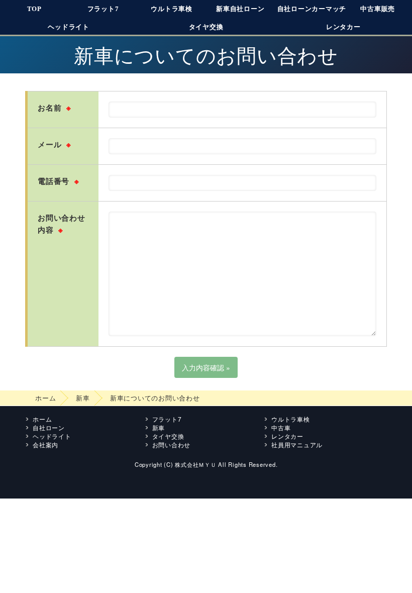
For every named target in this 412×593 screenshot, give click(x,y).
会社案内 (45, 444)
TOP (34, 9)
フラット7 (103, 9)
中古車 (280, 427)
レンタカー (343, 27)
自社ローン (49, 427)
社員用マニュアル (297, 444)
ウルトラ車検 (171, 9)
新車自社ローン (240, 9)
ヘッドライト (68, 27)
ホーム (45, 398)
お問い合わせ (171, 444)
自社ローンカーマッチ (312, 9)
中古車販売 (377, 9)
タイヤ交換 (206, 27)
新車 (83, 398)
